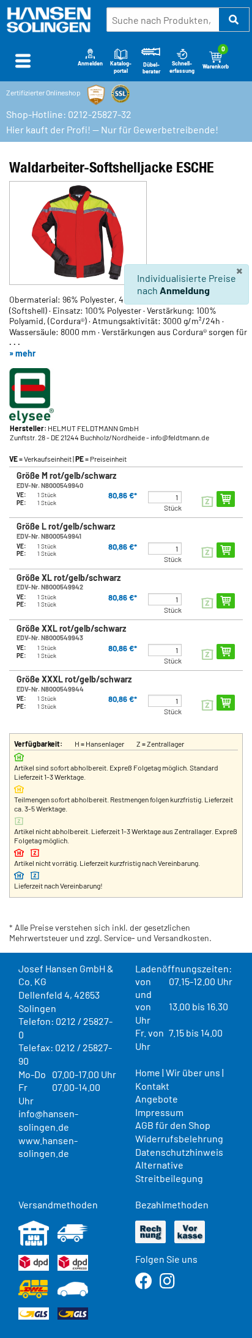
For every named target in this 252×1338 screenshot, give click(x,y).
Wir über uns (193, 1072)
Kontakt (152, 1086)
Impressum (159, 1112)
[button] (234, 19)
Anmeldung (185, 290)
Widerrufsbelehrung (179, 1138)
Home (147, 1072)
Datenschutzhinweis (179, 1152)
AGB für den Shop (172, 1125)
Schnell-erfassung (182, 66)
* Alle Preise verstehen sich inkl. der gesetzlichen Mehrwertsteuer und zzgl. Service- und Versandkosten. (110, 933)
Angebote (156, 1098)
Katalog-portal (121, 66)
